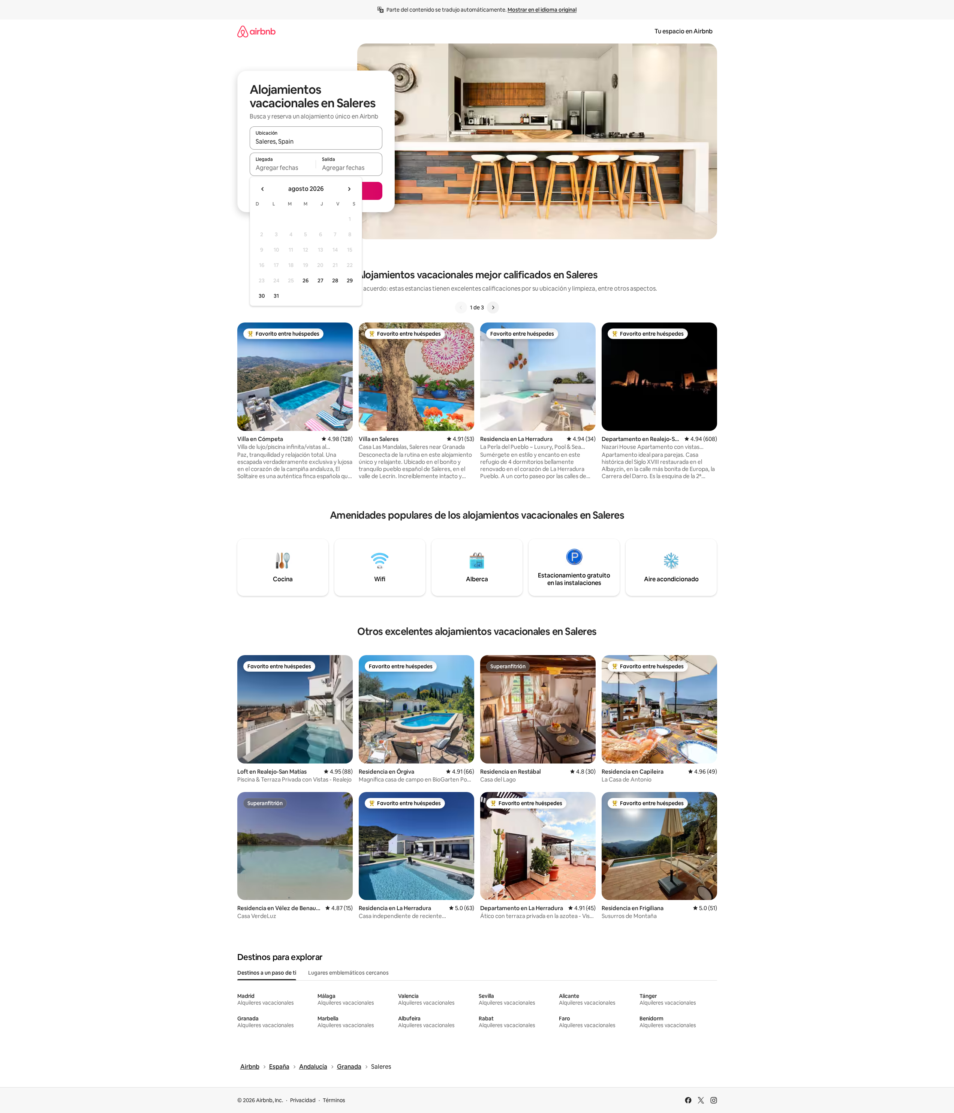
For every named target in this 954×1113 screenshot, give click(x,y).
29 (350, 280)
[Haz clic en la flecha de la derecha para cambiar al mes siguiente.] (349, 189)
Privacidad (303, 1100)
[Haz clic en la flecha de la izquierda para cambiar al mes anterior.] (263, 189)
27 (320, 280)
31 (276, 295)
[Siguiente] (493, 308)
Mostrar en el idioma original (542, 9)
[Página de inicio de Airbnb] (256, 31)
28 (335, 280)
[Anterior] (461, 308)
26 (306, 280)
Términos (334, 1100)
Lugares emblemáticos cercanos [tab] (348, 972)
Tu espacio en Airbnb (683, 31)
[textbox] (283, 167)
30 (262, 295)
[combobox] (316, 141)
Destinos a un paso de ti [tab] (266, 972)
